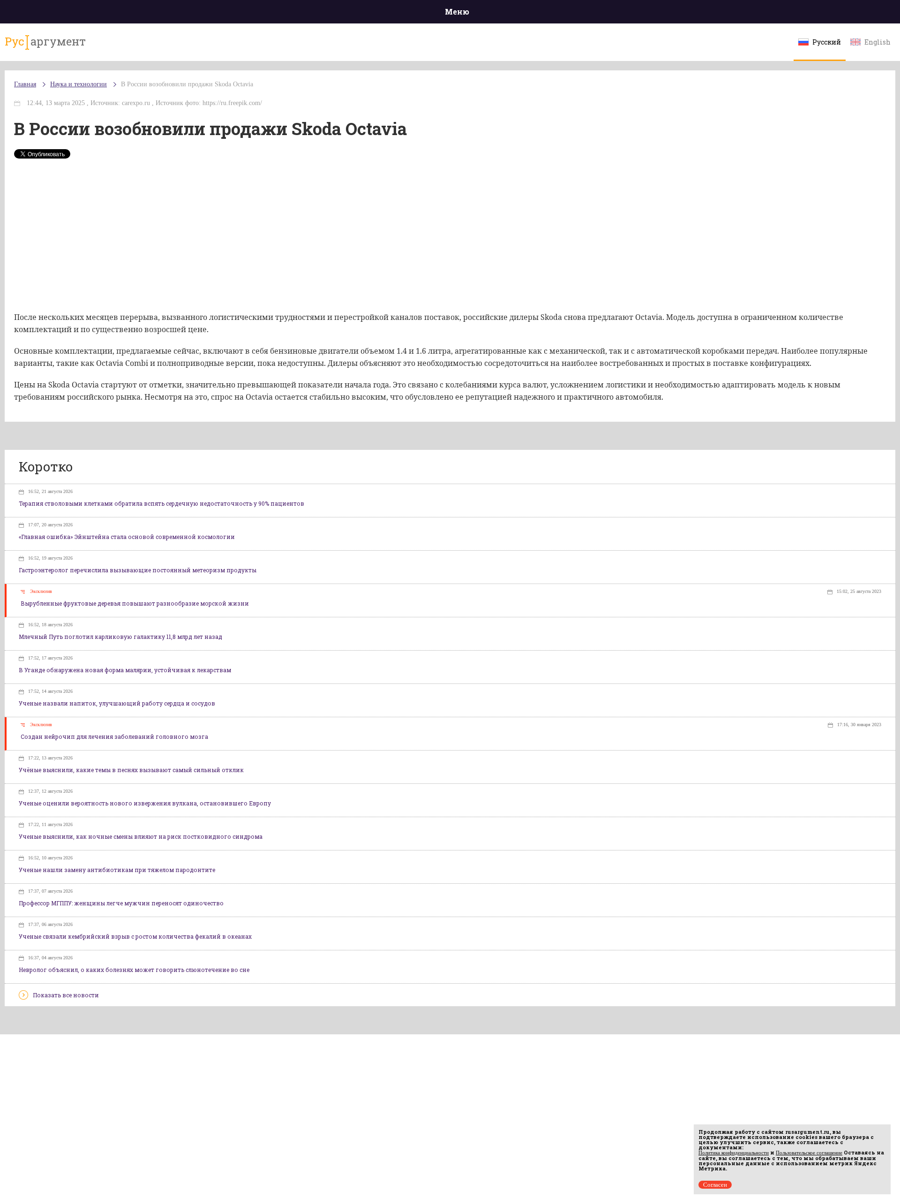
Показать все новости (66, 995)
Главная (25, 84)
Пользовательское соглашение (809, 1152)
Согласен (715, 1184)
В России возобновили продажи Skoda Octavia (187, 84)
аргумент (45, 41)
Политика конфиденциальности (733, 1152)
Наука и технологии (78, 84)
